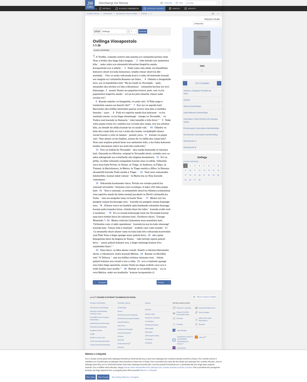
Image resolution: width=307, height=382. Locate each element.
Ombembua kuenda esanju (99, 323)
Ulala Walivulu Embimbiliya (195, 112)
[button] (127, 8)
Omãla (92, 334)
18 (101, 205)
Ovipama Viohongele (125, 329)
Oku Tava (90, 377)
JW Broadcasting (124, 343)
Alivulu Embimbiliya (192, 106)
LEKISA (97, 31)
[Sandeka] (213, 13)
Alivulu (120, 311)
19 (110, 213)
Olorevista (121, 326)
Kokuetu (148, 309)
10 (151, 127)
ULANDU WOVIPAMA (190, 161)
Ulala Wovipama (123, 322)
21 (166, 228)
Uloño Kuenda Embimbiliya (99, 341)
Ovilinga (144, 13)
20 (108, 220)
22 (149, 235)
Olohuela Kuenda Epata (98, 327)
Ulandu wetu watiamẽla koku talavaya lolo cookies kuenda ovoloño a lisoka (158, 367)
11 (146, 135)
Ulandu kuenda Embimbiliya (100, 345)
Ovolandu (148, 343)
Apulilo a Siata (150, 314)
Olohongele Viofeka (152, 336)
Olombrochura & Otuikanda (128, 315)
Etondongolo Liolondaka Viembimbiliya (201, 128)
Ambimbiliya (107, 13)
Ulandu (186, 100)
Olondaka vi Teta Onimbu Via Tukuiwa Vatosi (200, 120)
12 (97, 150)
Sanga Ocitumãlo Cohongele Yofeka (181, 313)
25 (138, 261)
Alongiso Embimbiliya (97, 303)
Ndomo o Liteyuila (148, 370)
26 (125, 268)
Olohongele (149, 328)
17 (147, 198)
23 (97, 250)
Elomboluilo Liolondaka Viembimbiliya (200, 134)
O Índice (120, 336)
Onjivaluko (149, 332)
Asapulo (148, 303)
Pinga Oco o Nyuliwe (152, 318)
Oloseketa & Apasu (152, 325)
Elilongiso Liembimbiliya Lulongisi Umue (98, 312)
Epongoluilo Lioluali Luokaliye (126, 13)
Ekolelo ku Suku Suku (97, 337)
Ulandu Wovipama (124, 333)
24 (142, 254)
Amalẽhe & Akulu (96, 330)
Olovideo (121, 347)
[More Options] (218, 13)
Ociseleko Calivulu (93, 13)
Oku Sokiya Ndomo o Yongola (125, 377)
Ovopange (149, 339)
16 (100, 190)
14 (141, 172)
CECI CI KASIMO (202, 83)
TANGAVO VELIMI (212, 19)
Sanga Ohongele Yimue (205, 308)
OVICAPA (121, 340)
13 (157, 157)
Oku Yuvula (103, 377)
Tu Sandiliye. (149, 321)
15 (97, 183)
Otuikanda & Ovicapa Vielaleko (128, 318)
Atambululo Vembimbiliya (99, 308)
